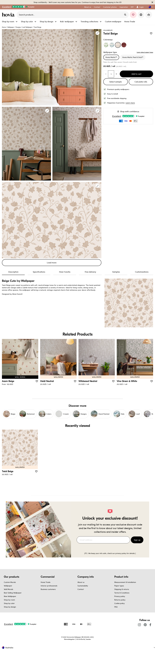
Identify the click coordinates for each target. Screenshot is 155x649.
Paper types (119, 586)
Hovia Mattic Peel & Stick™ (132, 57)
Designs (18, 27)
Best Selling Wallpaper (13, 593)
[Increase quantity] (116, 74)
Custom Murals (10, 582)
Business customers (48, 589)
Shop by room (9, 600)
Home (4, 27)
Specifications (39, 271)
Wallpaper (10, 27)
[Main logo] (9, 14)
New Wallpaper (10, 596)
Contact (81, 589)
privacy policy (120, 553)
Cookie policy (119, 603)
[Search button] (125, 15)
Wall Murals (8, 589)
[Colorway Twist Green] (106, 45)
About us (81, 582)
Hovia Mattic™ (111, 57)
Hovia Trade (45, 582)
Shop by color (9, 603)
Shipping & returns (121, 589)
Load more (51, 262)
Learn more (130, 103)
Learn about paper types (145, 52)
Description (13, 271)
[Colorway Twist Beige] (118, 45)
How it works (64, 271)
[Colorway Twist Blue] (111, 45)
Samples (116, 271)
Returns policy (119, 600)
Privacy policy (119, 596)
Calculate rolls (141, 81)
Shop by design (10, 607)
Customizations (141, 271)
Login (141, 7)
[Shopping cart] (148, 14)
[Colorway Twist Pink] (124, 45)
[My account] (141, 14)
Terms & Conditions (121, 593)
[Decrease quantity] (105, 74)
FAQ (115, 607)
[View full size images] (97, 33)
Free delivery (90, 271)
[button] (150, 7)
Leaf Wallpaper (27, 27)
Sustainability (83, 586)
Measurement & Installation (125, 582)
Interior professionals (49, 586)
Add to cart (136, 74)
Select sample (115, 81)
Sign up (137, 540)
